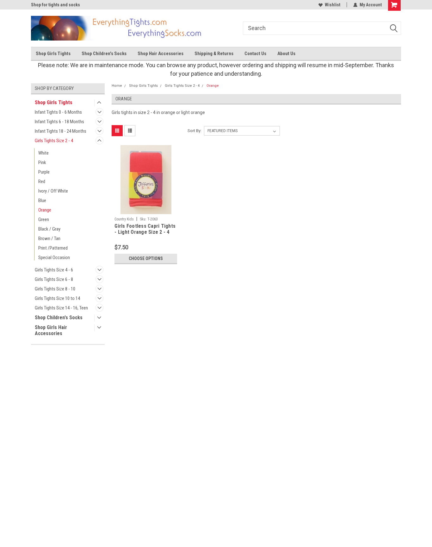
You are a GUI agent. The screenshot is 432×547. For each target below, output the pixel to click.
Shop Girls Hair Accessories (51, 330)
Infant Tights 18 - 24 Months (60, 131)
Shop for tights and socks (55, 4)
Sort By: (194, 130)
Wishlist (332, 4)
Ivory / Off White (53, 191)
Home (117, 86)
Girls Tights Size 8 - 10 (55, 289)
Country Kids (124, 219)
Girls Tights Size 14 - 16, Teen (61, 308)
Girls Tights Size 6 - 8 (54, 279)
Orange (44, 210)
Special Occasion (54, 257)
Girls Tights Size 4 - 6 (54, 270)
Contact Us (255, 53)
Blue (42, 200)
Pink (42, 162)
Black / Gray (49, 229)
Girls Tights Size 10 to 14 (57, 298)
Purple (44, 172)
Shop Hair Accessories (160, 53)
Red (41, 181)
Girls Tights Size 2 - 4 (54, 140)
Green (43, 219)
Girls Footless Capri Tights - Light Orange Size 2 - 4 (145, 229)
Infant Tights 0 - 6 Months (58, 112)
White (43, 153)
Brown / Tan (49, 238)
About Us (286, 53)
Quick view (145, 209)
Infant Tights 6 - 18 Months (59, 121)
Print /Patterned (53, 248)
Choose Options (146, 258)
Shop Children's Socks (104, 53)
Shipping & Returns (213, 53)
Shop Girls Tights (53, 53)
